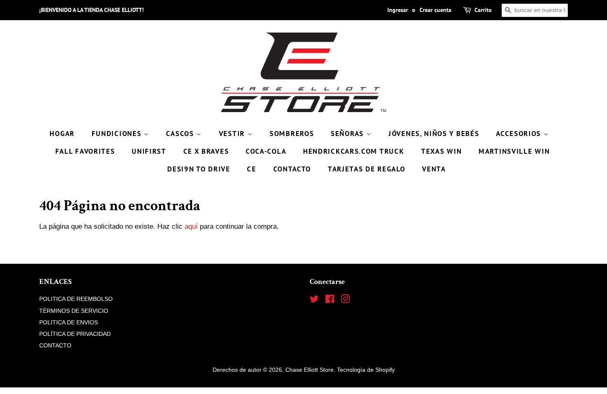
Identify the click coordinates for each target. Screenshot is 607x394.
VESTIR (233, 133)
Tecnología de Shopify (366, 369)
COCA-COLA (266, 151)
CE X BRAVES (206, 151)
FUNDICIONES (118, 133)
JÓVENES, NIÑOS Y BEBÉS (434, 133)
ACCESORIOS (519, 133)
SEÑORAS (348, 133)
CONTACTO (292, 169)
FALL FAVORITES (85, 151)
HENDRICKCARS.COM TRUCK (353, 151)
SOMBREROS (292, 133)
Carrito (483, 10)
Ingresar (397, 10)
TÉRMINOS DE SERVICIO (73, 310)
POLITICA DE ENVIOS (68, 322)
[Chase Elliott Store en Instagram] (345, 300)
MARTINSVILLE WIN (514, 151)
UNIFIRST (149, 151)
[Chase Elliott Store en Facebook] (329, 300)
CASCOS (181, 133)
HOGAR (62, 133)
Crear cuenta (435, 10)
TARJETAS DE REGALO (366, 169)
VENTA (434, 169)
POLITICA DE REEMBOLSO (76, 299)
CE (251, 169)
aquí (191, 226)
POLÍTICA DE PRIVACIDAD (75, 334)
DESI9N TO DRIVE (198, 169)
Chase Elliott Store (309, 369)
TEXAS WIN (441, 151)
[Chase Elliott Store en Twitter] (314, 300)
